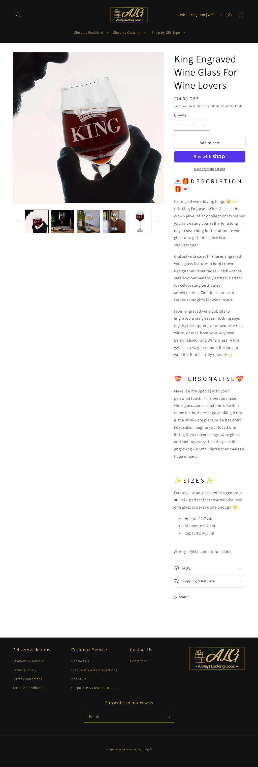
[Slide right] (158, 221)
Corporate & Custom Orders (94, 687)
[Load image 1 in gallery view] (36, 221)
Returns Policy (24, 670)
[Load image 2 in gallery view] (62, 221)
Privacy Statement (27, 679)
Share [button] (183, 596)
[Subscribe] (168, 717)
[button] (18, 14)
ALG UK (121, 749)
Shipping (203, 106)
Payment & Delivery (28, 661)
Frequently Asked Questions (94, 670)
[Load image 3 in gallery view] (88, 221)
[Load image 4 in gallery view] (114, 221)
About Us (78, 679)
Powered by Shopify (139, 749)
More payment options (209, 169)
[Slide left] (18, 221)
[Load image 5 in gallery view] (140, 221)
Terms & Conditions (28, 687)
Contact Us (80, 661)
